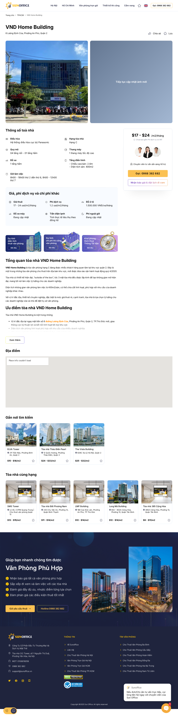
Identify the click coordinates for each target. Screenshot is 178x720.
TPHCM (20, 15)
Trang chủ (10, 15)
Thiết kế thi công (111, 5)
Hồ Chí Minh (68, 5)
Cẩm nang (129, 5)
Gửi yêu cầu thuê (18, 608)
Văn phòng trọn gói (88, 5)
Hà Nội (54, 5)
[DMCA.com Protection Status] (73, 677)
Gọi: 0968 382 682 (162, 5)
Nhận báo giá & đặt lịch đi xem (148, 182)
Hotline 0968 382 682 (52, 608)
